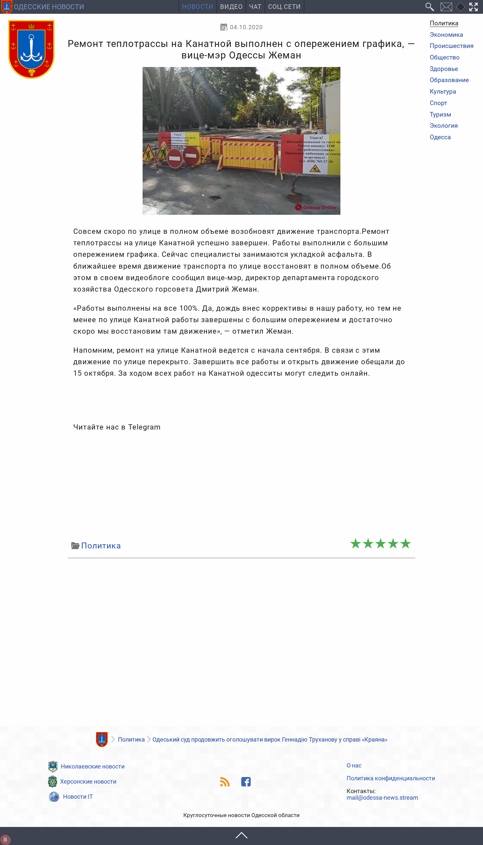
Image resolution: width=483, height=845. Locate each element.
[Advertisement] (241, 486)
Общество (445, 58)
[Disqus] (241, 644)
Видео (231, 7)
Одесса (440, 137)
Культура (443, 92)
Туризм (440, 115)
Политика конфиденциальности (391, 778)
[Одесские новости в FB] (246, 782)
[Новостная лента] (225, 782)
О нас (354, 765)
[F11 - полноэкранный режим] (473, 7)
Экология (444, 126)
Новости (198, 7)
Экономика (446, 35)
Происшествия (451, 46)
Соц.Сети (284, 7)
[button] (241, 836)
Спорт (438, 103)
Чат (255, 7)
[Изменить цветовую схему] (460, 6)
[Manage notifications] (5, 839)
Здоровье (444, 69)
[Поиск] (430, 7)
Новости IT (78, 796)
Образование (449, 81)
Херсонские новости (88, 781)
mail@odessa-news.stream (382, 798)
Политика (444, 23)
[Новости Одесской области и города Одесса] (31, 50)
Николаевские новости (93, 766)
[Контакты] (446, 7)
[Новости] (101, 739)
